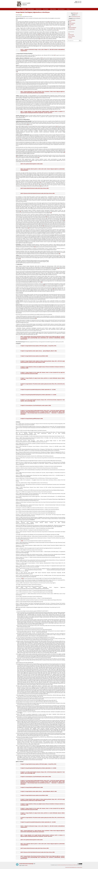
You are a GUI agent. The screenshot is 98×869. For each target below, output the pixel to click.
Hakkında (24, 9)
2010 (22, 578)
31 (53, 288)
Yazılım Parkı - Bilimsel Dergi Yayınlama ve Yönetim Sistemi (73, 867)
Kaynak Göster (72, 29)
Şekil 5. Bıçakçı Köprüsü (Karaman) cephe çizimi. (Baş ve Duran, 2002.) (35, 188)
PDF (70, 26)
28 (58, 268)
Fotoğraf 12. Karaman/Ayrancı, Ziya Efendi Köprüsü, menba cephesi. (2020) (36, 405)
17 (40, 182)
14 (16, 156)
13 (64, 152)
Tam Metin (71, 24)
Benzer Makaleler (72, 27)
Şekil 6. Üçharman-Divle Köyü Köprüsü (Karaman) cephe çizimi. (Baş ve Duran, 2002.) (38, 193)
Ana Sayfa (18, 9)
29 (41, 282)
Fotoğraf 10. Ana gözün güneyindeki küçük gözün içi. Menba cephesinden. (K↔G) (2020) (38, 394)
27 (20, 258)
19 (20, 211)
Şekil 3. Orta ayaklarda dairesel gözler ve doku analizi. (32, 163)
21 (46, 216)
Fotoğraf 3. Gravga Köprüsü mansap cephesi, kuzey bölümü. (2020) (34, 356)
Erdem (26, 865)
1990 (22, 540)
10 (27, 124)
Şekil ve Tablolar (71, 36)
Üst (69, 33)
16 (30, 161)
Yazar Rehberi (45, 9)
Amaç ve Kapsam (30, 9)
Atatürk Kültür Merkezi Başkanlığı (26, 863)
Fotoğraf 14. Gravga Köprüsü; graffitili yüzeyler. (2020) (32, 418)
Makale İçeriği (71, 34)
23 (43, 225)
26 (59, 253)
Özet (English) (72, 23)
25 (34, 246)
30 (43, 284)
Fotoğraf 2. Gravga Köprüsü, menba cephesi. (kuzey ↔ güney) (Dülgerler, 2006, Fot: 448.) (39, 350)
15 (38, 157)
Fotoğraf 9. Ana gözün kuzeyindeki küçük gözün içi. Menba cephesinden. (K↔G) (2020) (38, 389)
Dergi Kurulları (38, 9)
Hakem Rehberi (53, 9)
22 (64, 220)
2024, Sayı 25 (75, 13)
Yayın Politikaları (61, 9)
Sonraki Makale (72, 20)
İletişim (68, 9)
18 (40, 186)
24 (28, 228)
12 (20, 139)
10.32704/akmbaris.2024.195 (75, 16)
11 (56, 126)
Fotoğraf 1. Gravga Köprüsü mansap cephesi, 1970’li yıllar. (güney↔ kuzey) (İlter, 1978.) (38, 345)
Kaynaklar (70, 37)
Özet (70, 21)
